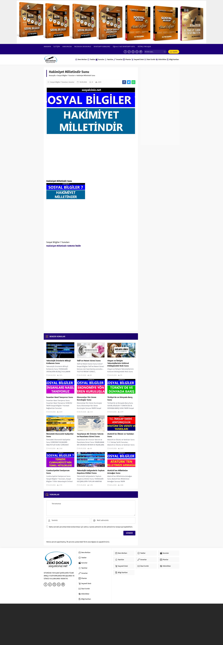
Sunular (71, 82)
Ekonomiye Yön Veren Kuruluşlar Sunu (86, 398)
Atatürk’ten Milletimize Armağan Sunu (117, 471)
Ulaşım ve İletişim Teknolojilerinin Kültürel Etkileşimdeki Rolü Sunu (118, 363)
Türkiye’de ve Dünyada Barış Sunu (119, 398)
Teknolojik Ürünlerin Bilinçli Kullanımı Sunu (58, 361)
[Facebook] (125, 51)
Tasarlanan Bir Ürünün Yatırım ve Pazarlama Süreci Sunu (90, 435)
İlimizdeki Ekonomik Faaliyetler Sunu (60, 435)
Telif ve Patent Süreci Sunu (89, 360)
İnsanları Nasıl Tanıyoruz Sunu (59, 397)
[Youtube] (136, 51)
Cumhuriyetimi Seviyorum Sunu (58, 471)
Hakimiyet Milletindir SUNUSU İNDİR (63, 246)
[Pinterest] (140, 51)
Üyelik (175, 52)
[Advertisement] (90, 158)
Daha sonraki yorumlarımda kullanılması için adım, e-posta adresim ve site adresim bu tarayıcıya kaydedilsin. (91, 527)
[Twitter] (129, 51)
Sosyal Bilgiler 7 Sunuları (66, 75)
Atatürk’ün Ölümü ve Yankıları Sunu (120, 435)
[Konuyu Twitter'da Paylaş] (129, 82)
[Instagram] (133, 51)
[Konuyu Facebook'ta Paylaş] (124, 82)
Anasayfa (52, 75)
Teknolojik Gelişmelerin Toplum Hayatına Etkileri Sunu (91, 471)
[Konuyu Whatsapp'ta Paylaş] (133, 82)
